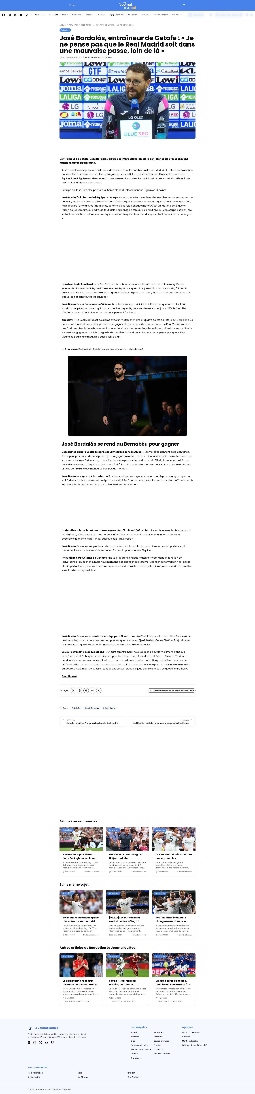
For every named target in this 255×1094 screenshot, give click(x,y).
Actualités (76, 15)
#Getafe (76, 708)
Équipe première (117, 15)
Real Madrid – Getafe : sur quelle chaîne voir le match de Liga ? (110, 349)
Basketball (158, 1036)
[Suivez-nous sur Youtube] (21, 14)
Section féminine (161, 15)
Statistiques (136, 1058)
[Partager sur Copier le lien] (98, 690)
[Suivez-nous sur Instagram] (9, 14)
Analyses (90, 15)
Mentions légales (190, 1041)
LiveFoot (131, 1073)
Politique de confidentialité (194, 1045)
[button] (73, 5)
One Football (133, 1077)
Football (145, 15)
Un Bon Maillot (34, 1077)
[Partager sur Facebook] (86, 690)
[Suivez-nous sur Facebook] (3, 14)
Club (133, 1041)
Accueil (63, 25)
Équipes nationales (139, 1045)
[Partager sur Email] (92, 690)
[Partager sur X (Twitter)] (73, 690)
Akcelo (81, 1073)
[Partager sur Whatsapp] (79, 690)
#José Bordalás (91, 708)
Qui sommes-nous (191, 1032)
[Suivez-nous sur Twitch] (27, 14)
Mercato (101, 15)
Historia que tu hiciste (141, 1049)
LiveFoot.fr (39, 15)
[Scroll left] (30, 14)
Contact (186, 1036)
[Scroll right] (181, 14)
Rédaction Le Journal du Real (98, 57)
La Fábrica (132, 15)
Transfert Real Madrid (58, 15)
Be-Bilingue (83, 1077)
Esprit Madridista (35, 1073)
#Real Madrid (109, 708)
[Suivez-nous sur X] (15, 14)
